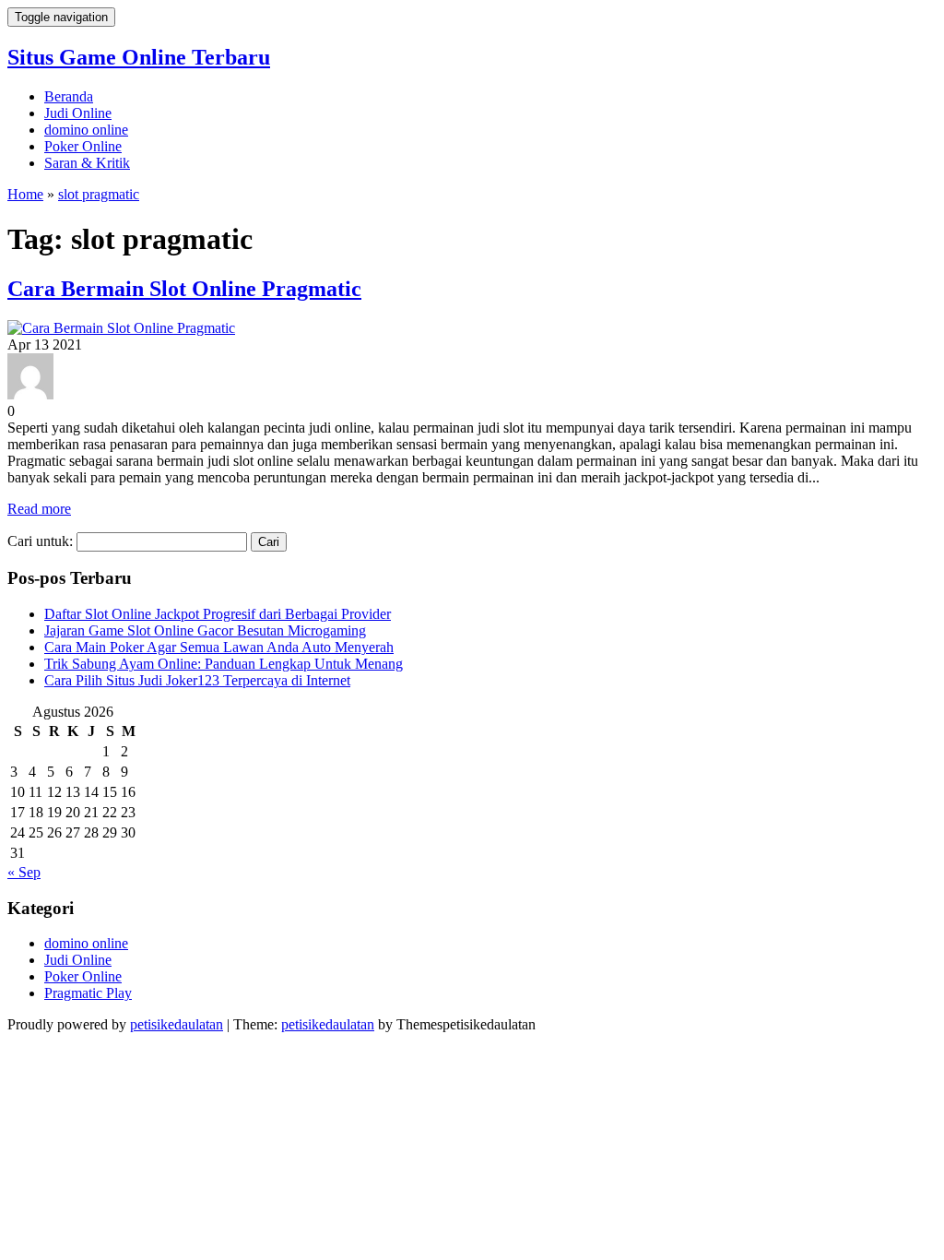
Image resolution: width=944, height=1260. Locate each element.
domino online (86, 129)
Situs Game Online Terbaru (138, 57)
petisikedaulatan (176, 1024)
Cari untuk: (40, 541)
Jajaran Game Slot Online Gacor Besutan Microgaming (205, 630)
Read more (39, 509)
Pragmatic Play (88, 993)
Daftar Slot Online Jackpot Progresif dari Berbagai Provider (217, 614)
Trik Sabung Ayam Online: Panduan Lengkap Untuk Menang (223, 664)
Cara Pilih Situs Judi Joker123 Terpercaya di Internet (197, 680)
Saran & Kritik (87, 163)
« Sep (24, 872)
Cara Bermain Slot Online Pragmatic (184, 289)
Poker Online (83, 146)
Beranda (68, 96)
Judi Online (78, 113)
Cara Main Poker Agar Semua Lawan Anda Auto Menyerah (219, 647)
